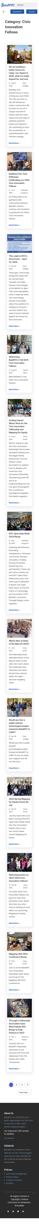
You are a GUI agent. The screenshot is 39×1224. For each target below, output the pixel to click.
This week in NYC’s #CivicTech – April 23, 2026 (18, 259)
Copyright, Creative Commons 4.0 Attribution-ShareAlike (19, 1202)
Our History (9, 1138)
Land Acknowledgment (16, 1174)
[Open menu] (3, 12)
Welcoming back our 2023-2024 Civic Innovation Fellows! (19, 878)
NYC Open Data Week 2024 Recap (19, 535)
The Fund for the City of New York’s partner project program (18, 1123)
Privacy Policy (12, 1177)
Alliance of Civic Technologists (18, 1153)
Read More (14, 143)
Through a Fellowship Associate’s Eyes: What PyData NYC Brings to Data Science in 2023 (19, 1026)
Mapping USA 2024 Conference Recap (18, 955)
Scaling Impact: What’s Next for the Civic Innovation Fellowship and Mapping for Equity (18, 426)
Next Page (24, 1092)
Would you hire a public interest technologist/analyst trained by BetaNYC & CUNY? (19, 726)
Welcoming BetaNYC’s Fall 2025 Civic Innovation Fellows (18, 361)
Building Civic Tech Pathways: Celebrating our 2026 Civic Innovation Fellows (19, 180)
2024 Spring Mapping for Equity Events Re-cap (19, 802)
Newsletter (17, 12)
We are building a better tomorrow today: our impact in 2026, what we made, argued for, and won (19, 73)
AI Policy (10, 1183)
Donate (32, 12)
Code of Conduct (14, 1180)
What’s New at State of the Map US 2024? (19, 642)
